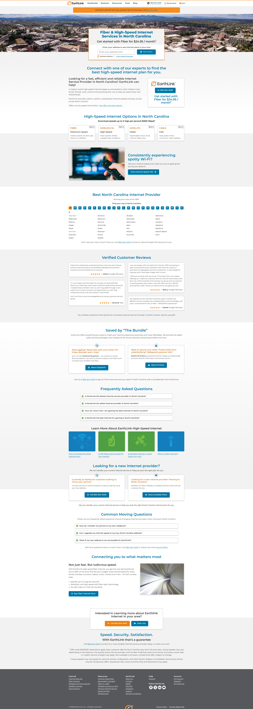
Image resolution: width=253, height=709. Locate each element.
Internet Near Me (75, 679)
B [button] (75, 208)
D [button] (85, 208)
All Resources (103, 694)
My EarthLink (179, 684)
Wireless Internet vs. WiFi (108, 686)
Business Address (106, 56)
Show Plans (147, 52)
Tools (127, 3)
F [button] (94, 208)
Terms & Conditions (133, 694)
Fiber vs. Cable (103, 684)
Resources (117, 3)
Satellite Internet (75, 686)
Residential (92, 3)
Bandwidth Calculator (106, 681)
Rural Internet (74, 689)
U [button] (162, 208)
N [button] (133, 208)
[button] (79, 682)
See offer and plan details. (110, 106)
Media (128, 684)
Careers (129, 691)
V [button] (167, 208)
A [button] (70, 208)
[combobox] (116, 52)
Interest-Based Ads (176, 707)
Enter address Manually (124, 56)
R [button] (148, 208)
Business (105, 3)
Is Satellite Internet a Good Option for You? (140, 455)
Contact (129, 681)
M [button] (128, 208)
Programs (129, 689)
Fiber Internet (74, 681)
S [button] (152, 208)
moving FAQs (162, 547)
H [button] (104, 208)
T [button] (157, 208)
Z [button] (182, 208)
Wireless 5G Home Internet (79, 684)
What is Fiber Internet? (168, 454)
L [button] (123, 208)
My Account (178, 679)
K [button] (118, 208)
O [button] (138, 208)
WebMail (177, 681)
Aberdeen (73, 216)
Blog (135, 3)
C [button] (80, 208)
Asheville (72, 231)
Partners (129, 686)
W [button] (172, 208)
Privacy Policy (161, 707)
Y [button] (177, 208)
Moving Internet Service (107, 689)
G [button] (99, 208)
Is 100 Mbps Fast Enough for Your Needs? (110, 455)
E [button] (89, 208)
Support (152, 679)
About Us (129, 679)
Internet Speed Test (106, 679)
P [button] (143, 208)
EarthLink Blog (104, 691)
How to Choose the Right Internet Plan (80, 455)
